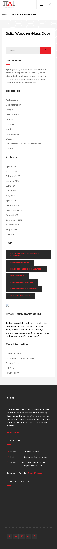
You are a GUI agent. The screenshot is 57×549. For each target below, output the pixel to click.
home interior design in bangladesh (26, 269)
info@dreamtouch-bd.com (35, 457)
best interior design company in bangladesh (24, 254)
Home (4, 15)
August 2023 (12, 215)
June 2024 (11, 190)
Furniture (10, 124)
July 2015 (10, 234)
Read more (13, 432)
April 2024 (11, 200)
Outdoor (10, 148)
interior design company (21, 282)
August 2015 (11, 229)
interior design (17, 276)
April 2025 (11, 166)
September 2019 (14, 219)
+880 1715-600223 (31, 451)
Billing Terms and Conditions (20, 358)
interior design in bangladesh (23, 289)
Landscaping (12, 134)
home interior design (19, 262)
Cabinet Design (13, 104)
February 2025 (13, 176)
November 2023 (14, 210)
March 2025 (11, 171)
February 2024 (13, 205)
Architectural (12, 100)
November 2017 (13, 224)
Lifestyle (10, 138)
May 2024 (11, 195)
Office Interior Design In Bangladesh (23, 143)
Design (9, 109)
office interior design (20, 295)
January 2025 (12, 181)
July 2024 (10, 185)
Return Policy (12, 372)
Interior (9, 129)
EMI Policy (10, 368)
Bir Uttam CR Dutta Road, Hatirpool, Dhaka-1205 (33, 464)
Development (12, 114)
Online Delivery (13, 353)
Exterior (9, 119)
